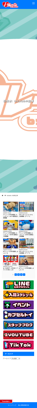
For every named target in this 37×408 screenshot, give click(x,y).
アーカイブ (7, 358)
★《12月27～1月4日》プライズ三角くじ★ (10, 269)
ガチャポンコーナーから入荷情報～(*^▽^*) (26, 252)
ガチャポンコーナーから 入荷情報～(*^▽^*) (26, 215)
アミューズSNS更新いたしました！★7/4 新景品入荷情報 (10, 216)
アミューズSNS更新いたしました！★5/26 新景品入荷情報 (10, 234)
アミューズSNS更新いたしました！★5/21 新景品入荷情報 (26, 234)
